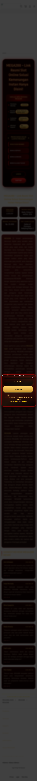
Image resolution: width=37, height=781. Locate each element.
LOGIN (18, 381)
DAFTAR (18, 389)
